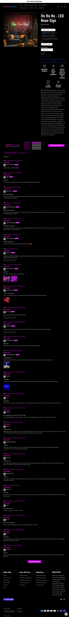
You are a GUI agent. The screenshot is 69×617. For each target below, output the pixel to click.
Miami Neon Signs (24, 575)
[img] (13, 144)
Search (5, 575)
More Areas (22, 585)
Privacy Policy (6, 582)
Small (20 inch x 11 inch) (48, 29)
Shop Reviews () (23, 152)
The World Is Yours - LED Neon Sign (16, 286)
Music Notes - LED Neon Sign (14, 350)
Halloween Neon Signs (41, 580)
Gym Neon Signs (40, 585)
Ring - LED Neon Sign (12, 248)
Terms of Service (7, 577)
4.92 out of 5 (16, 144)
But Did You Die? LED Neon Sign (15, 393)
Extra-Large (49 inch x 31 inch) (49, 39)
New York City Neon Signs (26, 577)
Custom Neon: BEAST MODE (14, 172)
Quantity (43, 53)
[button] (24, 8)
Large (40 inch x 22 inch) (48, 36)
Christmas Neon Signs (41, 582)
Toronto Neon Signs (24, 582)
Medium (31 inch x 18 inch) (48, 32)
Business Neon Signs (41, 577)
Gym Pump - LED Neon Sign (14, 264)
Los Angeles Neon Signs (25, 580)
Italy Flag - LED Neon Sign (13, 202)
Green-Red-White (46, 44)
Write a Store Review (56, 145)
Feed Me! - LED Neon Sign (13, 234)
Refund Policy (6, 580)
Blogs (4, 587)
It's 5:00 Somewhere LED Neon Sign (16, 307)
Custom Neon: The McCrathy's (15, 160)
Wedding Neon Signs (40, 575)
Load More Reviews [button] (34, 561)
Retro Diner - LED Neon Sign (14, 187)
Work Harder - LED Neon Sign (14, 422)
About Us (5, 585)
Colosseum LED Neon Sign (13, 218)
